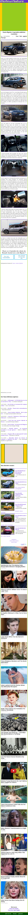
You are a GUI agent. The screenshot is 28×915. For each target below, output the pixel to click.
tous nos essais (13, 908)
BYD (16, 487)
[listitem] (7, 257)
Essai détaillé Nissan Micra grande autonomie (20, 472)
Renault (17, 511)
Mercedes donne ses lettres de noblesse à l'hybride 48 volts (14, 438)
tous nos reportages (14, 910)
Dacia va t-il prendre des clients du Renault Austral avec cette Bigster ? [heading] (14, 252)
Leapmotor (3, 501)
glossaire (20, 913)
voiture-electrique (9, 478)
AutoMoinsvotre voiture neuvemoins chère (14, 541)
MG (1, 536)
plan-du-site (8, 913)
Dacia (13, 263)
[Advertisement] (14, 17)
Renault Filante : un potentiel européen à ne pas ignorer (14, 429)
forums (14, 913)
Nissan (2, 478)
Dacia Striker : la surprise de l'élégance (17, 424)
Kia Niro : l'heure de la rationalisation (17, 408)
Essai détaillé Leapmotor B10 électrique (19, 494)
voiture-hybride (19, 263)
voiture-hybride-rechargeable (20, 488)
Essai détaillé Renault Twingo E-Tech (20, 505)
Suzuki (2, 525)
